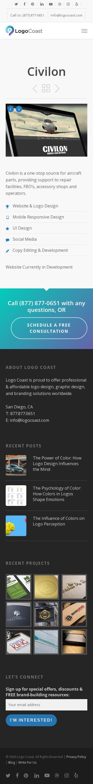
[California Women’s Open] (46, 587)
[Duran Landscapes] (19, 587)
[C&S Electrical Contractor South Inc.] (46, 642)
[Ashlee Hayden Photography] (74, 642)
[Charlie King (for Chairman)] (19, 642)
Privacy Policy (76, 757)
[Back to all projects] (46, 88)
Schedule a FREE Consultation (49, 328)
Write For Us (27, 762)
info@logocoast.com (29, 420)
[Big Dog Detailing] (74, 614)
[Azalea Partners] (19, 614)
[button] (84, 30)
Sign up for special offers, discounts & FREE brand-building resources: (44, 692)
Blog (11, 762)
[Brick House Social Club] (46, 614)
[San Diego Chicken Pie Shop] (74, 587)
